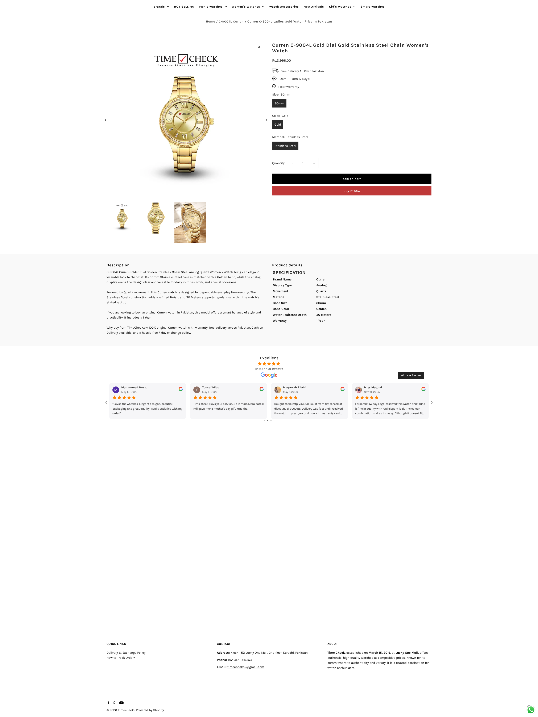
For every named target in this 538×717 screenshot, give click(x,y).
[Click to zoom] (259, 47)
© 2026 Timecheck (120, 710)
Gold (277, 124)
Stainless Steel (285, 146)
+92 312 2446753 (240, 659)
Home (210, 21)
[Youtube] (121, 703)
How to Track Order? (121, 657)
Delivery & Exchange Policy (126, 652)
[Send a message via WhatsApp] (531, 710)
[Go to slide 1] (264, 420)
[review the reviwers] (181, 390)
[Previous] (106, 120)
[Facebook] (108, 703)
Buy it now (351, 191)
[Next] (266, 120)
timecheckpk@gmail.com (245, 667)
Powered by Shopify (150, 710)
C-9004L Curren (231, 21)
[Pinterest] (113, 703)
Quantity (278, 163)
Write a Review (411, 375)
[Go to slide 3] (271, 420)
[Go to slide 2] (267, 420)
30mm (279, 103)
